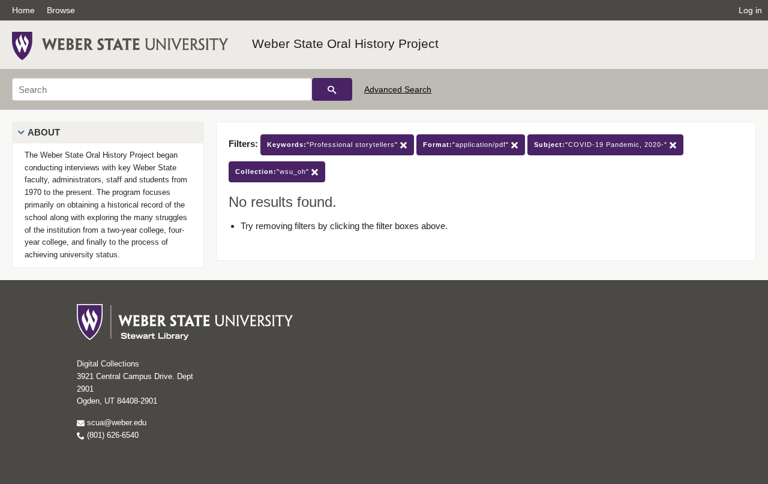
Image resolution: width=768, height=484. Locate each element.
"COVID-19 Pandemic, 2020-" (602, 144)
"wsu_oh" (273, 171)
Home (23, 10)
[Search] (332, 89)
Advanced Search (397, 89)
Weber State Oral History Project (345, 43)
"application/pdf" (467, 144)
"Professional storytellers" (333, 144)
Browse (61, 10)
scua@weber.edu (115, 422)
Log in (750, 10)
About (44, 132)
